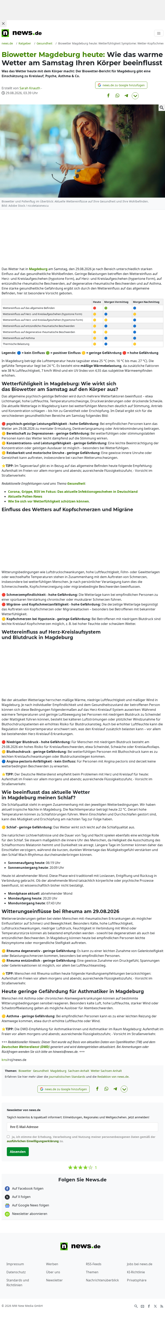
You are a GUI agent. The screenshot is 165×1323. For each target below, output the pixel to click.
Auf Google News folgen (30, 1205)
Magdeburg (58, 1071)
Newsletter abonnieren (29, 1213)
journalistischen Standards (67, 1077)
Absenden (18, 1151)
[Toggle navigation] (158, 33)
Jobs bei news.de (139, 1264)
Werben (52, 1264)
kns (4, 1060)
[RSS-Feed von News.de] (161, 1306)
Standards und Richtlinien (17, 1282)
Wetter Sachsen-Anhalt (106, 1071)
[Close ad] (3, 23)
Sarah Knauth (30, 88)
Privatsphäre (136, 1280)
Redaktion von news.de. (113, 1077)
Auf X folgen (21, 1196)
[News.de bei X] (155, 1306)
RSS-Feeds (93, 1264)
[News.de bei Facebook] (149, 1306)
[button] (121, 85)
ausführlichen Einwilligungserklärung (33, 1141)
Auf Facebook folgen (27, 1188)
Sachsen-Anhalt (78, 1071)
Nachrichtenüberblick (102, 1280)
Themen (92, 1272)
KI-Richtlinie (136, 1272)
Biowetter (25, 1071)
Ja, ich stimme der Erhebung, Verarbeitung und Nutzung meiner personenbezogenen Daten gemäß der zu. (81, 1139)
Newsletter (54, 1280)
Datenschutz (16, 1272)
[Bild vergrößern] (162, 107)
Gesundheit (41, 1071)
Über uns (53, 1272)
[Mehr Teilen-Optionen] (135, 95)
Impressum (15, 1264)
